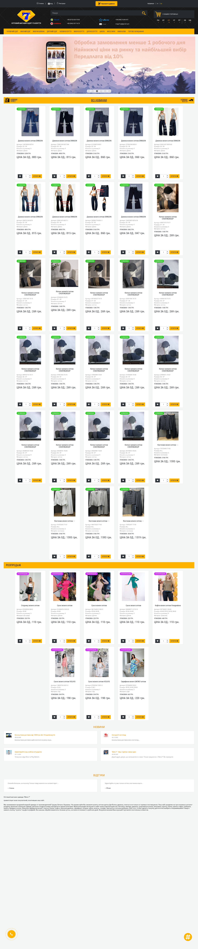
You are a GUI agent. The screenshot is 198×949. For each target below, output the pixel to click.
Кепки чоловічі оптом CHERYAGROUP (168, 177)
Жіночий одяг (25, 31)
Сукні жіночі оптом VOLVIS (64, 641)
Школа (102, 31)
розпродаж (13, 525)
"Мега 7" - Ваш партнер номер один (124, 712)
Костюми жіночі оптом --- (167, 405)
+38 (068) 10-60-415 (122, 19)
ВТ (163, 20)
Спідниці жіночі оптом (30, 565)
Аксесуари (111, 31)
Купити (36, 136)
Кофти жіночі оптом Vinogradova (168, 565)
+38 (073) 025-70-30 (73, 19)
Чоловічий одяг (12, 31)
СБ (185, 20)
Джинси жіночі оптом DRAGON (30, 100)
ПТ (179, 20)
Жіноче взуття (79, 31)
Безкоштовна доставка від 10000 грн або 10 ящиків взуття (35, 695)
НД (190, 20)
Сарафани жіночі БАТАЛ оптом (133, 641)
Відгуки (99, 735)
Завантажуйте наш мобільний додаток (28, 712)
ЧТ (174, 20)
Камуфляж (122, 31)
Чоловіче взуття (65, 31)
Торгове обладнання (136, 31)
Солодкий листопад (119, 695)
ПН (158, 20)
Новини (99, 687)
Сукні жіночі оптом (64, 565)
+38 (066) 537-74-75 (73, 23)
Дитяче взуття (92, 31)
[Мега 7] (99, 45)
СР (169, 20)
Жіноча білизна (38, 31)
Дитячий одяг (52, 31)
